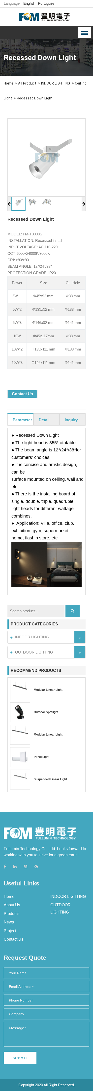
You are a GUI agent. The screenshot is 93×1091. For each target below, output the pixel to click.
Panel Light (41, 757)
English (29, 3)
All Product (27, 83)
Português (46, 3)
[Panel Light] (20, 757)
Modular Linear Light (48, 690)
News (9, 922)
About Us (12, 905)
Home (8, 83)
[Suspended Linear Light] (20, 779)
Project (10, 931)
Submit (20, 1058)
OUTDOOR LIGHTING (34, 652)
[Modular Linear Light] (20, 690)
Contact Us (22, 394)
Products (11, 914)
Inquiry (71, 420)
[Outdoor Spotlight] (20, 712)
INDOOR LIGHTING (55, 83)
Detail (44, 420)
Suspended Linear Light (50, 779)
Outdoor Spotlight (46, 712)
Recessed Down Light (35, 98)
